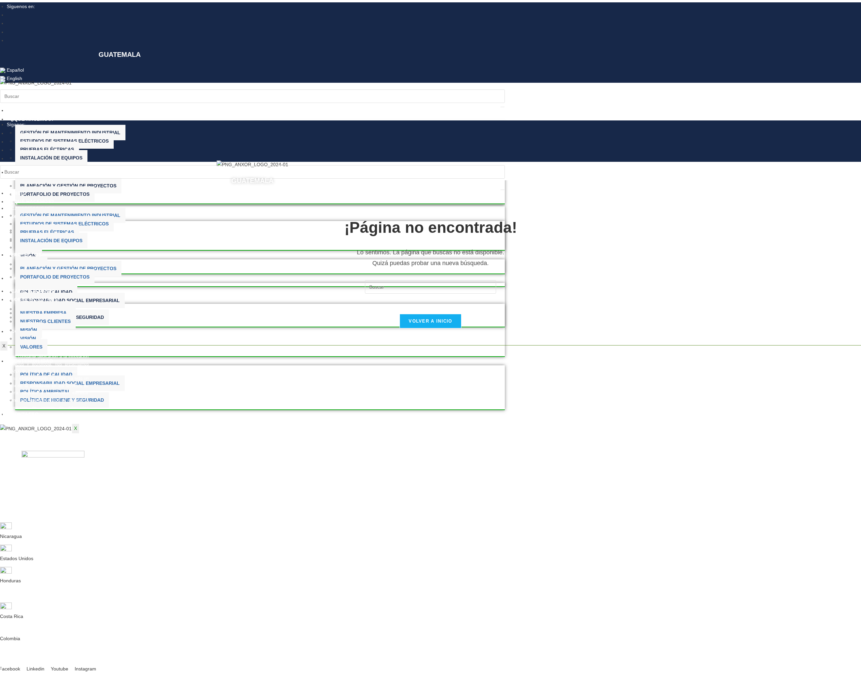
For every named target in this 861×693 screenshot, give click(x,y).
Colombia (10, 638)
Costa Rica (11, 616)
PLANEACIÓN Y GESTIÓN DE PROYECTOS (68, 185)
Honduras (10, 580)
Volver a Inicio (430, 321)
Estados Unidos (16, 558)
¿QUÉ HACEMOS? (32, 119)
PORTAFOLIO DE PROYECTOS (54, 194)
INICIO (18, 110)
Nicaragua (11, 536)
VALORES (31, 347)
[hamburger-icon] (502, 107)
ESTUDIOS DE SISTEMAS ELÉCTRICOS (64, 141)
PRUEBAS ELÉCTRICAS (47, 149)
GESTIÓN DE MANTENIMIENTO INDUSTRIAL (70, 132)
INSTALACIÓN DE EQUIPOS (51, 157)
